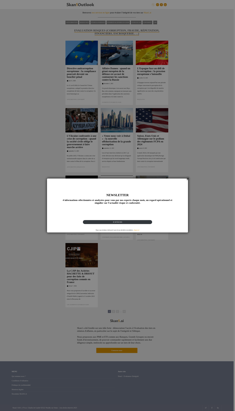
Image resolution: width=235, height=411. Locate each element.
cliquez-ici (136, 230)
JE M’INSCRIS (117, 222)
